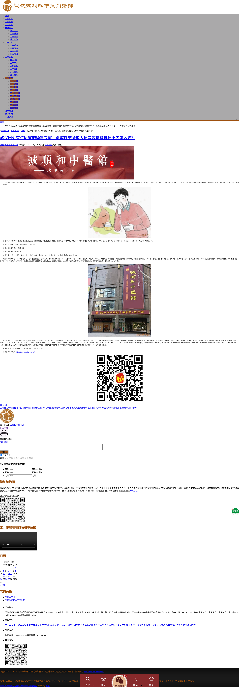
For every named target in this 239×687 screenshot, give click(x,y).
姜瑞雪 (25, 625)
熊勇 (130, 625)
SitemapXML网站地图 (27, 686)
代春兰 (118, 625)
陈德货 (147, 625)
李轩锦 (19, 625)
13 (9, 574)
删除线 (16, 458)
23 (16, 576)
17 (1, 576)
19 (6, 576)
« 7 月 (2, 585)
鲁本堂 (101, 625)
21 (11, 576)
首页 (7, 16)
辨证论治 (9, 28)
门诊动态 (9, 22)
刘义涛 (153, 625)
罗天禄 (186, 625)
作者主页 (4, 428)
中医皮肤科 (15, 96)
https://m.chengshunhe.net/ (25, 352)
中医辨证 (14, 34)
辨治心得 (14, 39)
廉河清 (112, 625)
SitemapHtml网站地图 (9, 686)
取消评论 (4, 442)
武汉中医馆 (10, 597)
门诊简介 (9, 19)
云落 (48, 686)
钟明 (13, 625)
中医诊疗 (14, 36)
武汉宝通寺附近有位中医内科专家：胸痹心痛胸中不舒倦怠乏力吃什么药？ (33, 408)
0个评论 (48, 145)
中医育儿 (14, 69)
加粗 (11, 458)
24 (1, 579)
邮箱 (7, 472)
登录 (2, 122)
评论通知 (6, 455)
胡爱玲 (77, 625)
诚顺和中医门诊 (11, 145)
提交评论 (4, 452)
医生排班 (9, 111)
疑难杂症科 (15, 99)
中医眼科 (14, 105)
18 (4, 576)
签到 (31, 458)
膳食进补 (14, 60)
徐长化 (38, 625)
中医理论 (14, 48)
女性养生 (14, 72)
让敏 (159, 625)
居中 (22, 458)
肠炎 (23, 131)
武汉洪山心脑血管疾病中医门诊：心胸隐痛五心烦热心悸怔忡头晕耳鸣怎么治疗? (101, 408)
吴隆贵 (125, 625)
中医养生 (9, 57)
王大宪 (8, 625)
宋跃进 (58, 625)
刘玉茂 (71, 625)
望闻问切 (14, 31)
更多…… (134, 491)
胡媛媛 (193, 625)
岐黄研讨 (14, 54)
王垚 (96, 625)
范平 (168, 625)
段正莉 (140, 625)
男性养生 (14, 75)
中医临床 (5, 131)
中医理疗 (14, 63)
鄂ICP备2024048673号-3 (94, 671)
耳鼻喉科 (14, 108)
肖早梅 (84, 625)
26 (6, 579)
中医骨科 (14, 102)
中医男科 (14, 90)
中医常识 (14, 45)
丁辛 (135, 625)
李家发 (64, 625)
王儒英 (45, 625)
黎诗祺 (173, 625)
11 (4, 574)
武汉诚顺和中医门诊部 (15, 600)
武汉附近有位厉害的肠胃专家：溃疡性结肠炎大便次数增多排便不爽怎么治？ (67, 138)
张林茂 (51, 625)
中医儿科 (14, 87)
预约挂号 (9, 114)
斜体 (26, 458)
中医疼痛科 (15, 93)
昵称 (7, 469)
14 (11, 574)
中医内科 (14, 81)
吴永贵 (180, 625)
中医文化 (9, 42)
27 (9, 579)
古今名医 (14, 51)
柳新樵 (90, 625)
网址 (7, 476)
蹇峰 (163, 625)
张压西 (32, 625)
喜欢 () (3, 405)
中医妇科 (14, 84)
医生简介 (9, 25)
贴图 (6, 458)
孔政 (107, 625)
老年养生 (14, 66)
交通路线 (9, 117)
